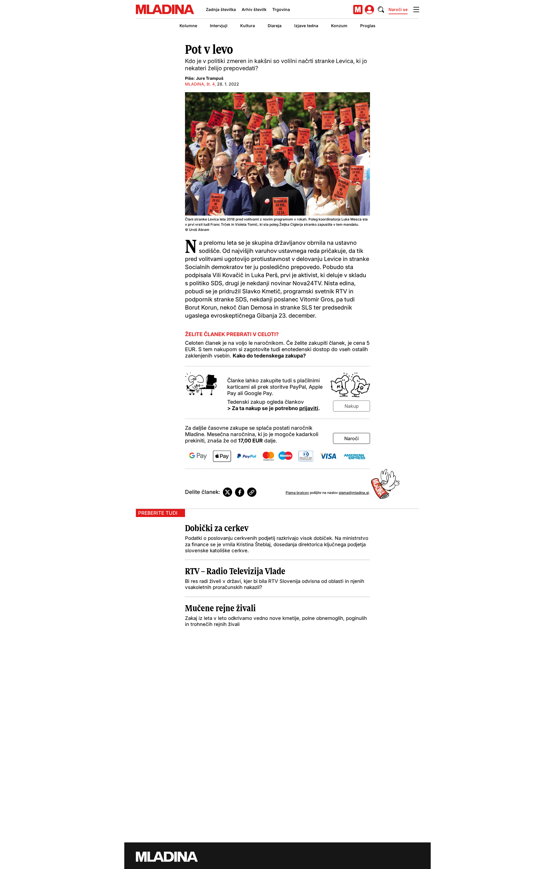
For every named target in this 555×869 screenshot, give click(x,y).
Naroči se (398, 9)
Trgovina (281, 9)
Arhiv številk (254, 9)
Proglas (367, 25)
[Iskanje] (381, 9)
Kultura (247, 25)
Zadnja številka (221, 9)
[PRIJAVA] (369, 9)
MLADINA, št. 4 (200, 83)
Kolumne (188, 25)
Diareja (275, 25)
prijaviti (308, 408)
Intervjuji (218, 25)
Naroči (351, 438)
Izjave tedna (306, 25)
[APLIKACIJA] (357, 9)
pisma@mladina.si (354, 492)
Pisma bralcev (297, 492)
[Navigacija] (416, 9)
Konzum (339, 25)
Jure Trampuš (209, 78)
